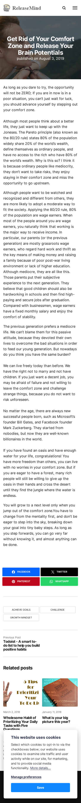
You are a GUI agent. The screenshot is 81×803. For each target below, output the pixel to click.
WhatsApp (62, 581)
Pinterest (23, 581)
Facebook (23, 571)
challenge (58, 609)
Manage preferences (26, 777)
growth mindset (21, 617)
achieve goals (21, 609)
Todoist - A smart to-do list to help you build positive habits (21, 645)
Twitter (61, 571)
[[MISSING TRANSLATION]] (72, 8)
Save (40, 787)
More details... (40, 768)
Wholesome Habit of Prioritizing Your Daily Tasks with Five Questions (20, 723)
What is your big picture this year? (57, 720)
